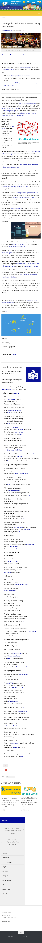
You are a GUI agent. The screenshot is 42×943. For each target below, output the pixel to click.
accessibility (30, 544)
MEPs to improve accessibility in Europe (25, 197)
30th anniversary (10, 776)
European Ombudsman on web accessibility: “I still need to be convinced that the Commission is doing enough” (10, 802)
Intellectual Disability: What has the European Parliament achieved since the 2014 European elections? (29, 802)
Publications (7, 880)
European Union (17, 654)
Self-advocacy (7, 862)
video (14, 354)
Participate (6, 889)
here (22, 404)
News (3, 18)
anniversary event (25, 67)
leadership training (9, 111)
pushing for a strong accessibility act (27, 193)
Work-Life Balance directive (17, 246)
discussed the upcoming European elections (14, 186)
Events (5, 894)
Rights (5, 867)
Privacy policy (5, 921)
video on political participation (27, 104)
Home (5, 853)
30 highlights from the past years (20, 76)
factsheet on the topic (31, 266)
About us (6, 858)
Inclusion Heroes (9, 70)
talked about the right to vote (10, 108)
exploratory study (16, 208)
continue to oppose (7, 253)
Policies (5, 871)
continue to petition (18, 244)
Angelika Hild (7, 30)
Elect (6, 311)
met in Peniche (27, 182)
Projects (5, 876)
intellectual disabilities (21, 667)
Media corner (7, 885)
